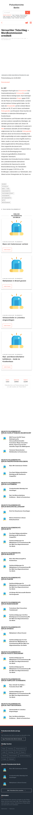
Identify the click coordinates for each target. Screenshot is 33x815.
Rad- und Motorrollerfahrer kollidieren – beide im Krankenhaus (13, 359)
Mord (12, 16)
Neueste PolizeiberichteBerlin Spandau (11, 627)
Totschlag (8, 16)
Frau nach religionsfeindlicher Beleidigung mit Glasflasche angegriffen (18, 474)
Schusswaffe (20, 93)
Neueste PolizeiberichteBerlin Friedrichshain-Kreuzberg (14, 460)
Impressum (11, 808)
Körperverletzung (23, 15)
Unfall (4, 16)
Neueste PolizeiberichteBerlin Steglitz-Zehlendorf (12, 652)
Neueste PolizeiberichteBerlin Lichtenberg (11, 483)
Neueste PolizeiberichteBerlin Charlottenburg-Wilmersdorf (16, 432)
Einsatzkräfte (11, 106)
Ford (8, 188)
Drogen (13, 17)
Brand (14, 16)
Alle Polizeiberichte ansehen (15, 790)
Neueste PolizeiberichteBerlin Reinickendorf (11, 603)
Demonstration (23, 16)
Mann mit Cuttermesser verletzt (15, 244)
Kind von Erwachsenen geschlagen (19, 511)
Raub (13, 15)
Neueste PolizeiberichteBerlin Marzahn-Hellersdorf (13, 505)
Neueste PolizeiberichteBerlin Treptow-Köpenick (11, 704)
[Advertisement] (16, 57)
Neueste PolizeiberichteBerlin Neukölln (11, 553)
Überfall (18, 16)
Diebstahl (17, 17)
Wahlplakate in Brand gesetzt (14, 281)
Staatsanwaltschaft (8, 193)
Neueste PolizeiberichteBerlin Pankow (11, 578)
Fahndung (17, 15)
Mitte (3, 200)
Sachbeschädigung (7, 17)
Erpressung (22, 17)
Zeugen (19, 98)
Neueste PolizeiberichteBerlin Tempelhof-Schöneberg (13, 679)
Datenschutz (4, 808)
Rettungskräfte (5, 111)
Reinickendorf (5, 82)
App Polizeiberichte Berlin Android (12, 739)
